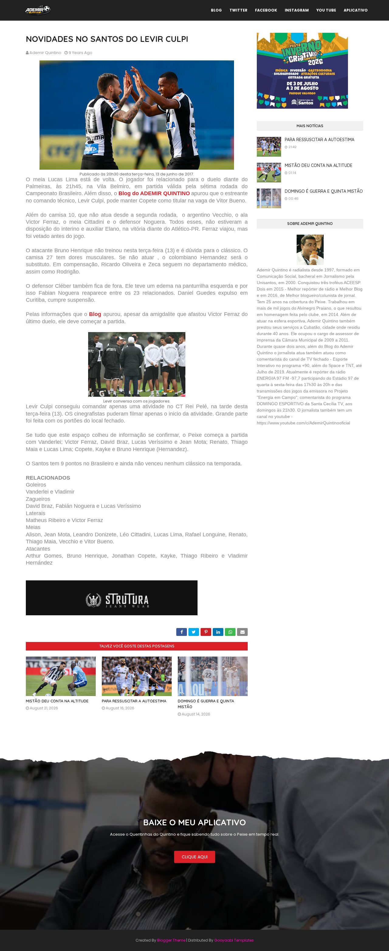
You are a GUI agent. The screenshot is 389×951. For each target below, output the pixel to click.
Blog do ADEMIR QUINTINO (154, 193)
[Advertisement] (302, 475)
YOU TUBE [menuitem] (326, 10)
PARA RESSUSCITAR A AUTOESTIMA (134, 700)
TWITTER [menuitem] (238, 10)
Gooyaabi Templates (234, 940)
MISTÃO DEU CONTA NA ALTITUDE (57, 700)
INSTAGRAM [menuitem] (297, 10)
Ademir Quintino (45, 53)
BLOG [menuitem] (216, 10)
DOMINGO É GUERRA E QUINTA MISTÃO (324, 191)
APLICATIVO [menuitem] (356, 10)
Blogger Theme (171, 940)
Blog (95, 314)
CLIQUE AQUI (195, 857)
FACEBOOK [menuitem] (266, 10)
